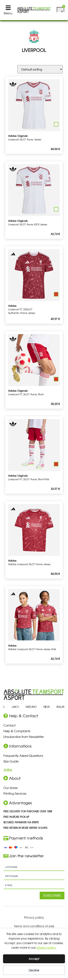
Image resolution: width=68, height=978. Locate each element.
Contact (9, 725)
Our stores (10, 787)
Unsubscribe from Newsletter (23, 736)
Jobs (7, 769)
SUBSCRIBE (52, 895)
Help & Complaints (16, 731)
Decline (34, 970)
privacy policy (46, 947)
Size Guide (11, 761)
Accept (34, 959)
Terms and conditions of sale (34, 926)
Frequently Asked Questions (23, 755)
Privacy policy (34, 917)
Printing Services (14, 793)
